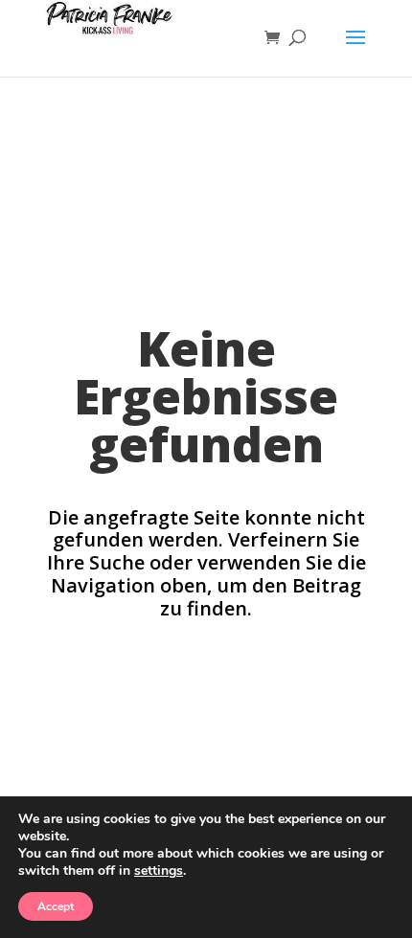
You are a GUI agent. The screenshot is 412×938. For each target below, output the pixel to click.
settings (158, 871)
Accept (55, 906)
